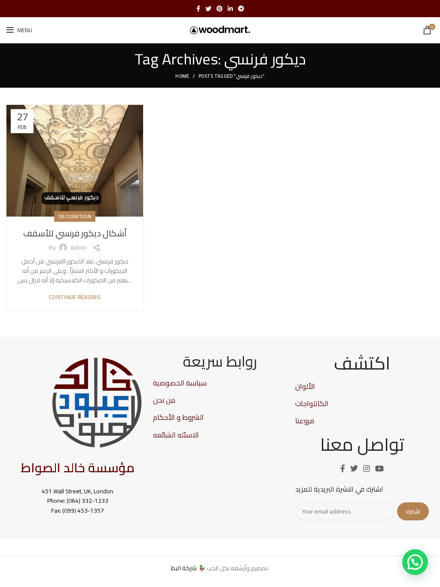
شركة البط (184, 568)
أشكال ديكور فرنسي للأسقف (75, 233)
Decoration (74, 216)
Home (182, 76)
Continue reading (75, 297)
